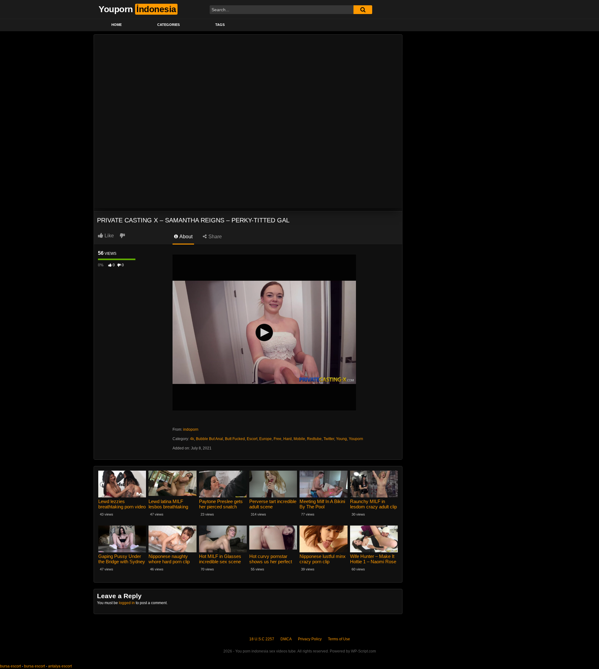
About (185, 236)
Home (116, 25)
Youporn (356, 439)
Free (277, 439)
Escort (252, 439)
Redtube (314, 439)
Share (214, 236)
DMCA (286, 639)
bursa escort (10, 666)
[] (362, 9)
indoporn (190, 429)
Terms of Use (339, 639)
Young (341, 439)
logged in (127, 603)
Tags (220, 25)
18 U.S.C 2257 (261, 639)
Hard (287, 439)
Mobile (299, 439)
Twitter (329, 439)
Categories (168, 25)
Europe (265, 439)
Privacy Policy (310, 639)
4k (192, 439)
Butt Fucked (235, 439)
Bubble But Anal (209, 439)
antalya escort (60, 666)
